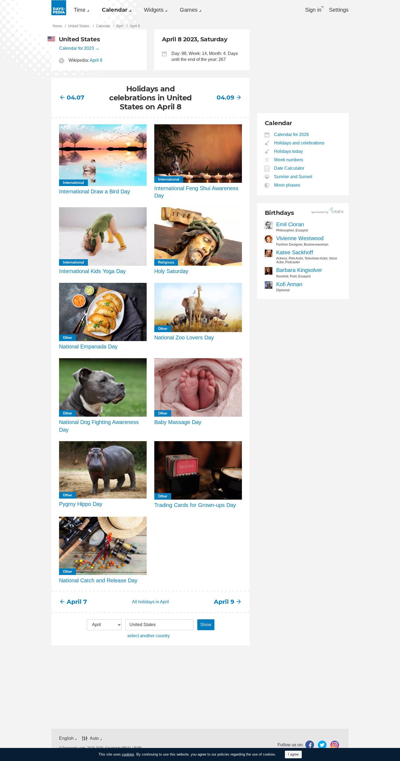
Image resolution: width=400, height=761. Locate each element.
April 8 (96, 60)
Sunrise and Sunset (293, 176)
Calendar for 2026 (291, 134)
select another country (148, 635)
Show (205, 624)
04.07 (75, 97)
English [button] (66, 738)
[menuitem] (80, 9)
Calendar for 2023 (76, 48)
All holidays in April (150, 601)
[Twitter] (322, 744)
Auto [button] (94, 738)
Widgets (154, 10)
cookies (128, 754)
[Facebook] (309, 744)
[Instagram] (334, 744)
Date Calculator (289, 168)
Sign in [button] (313, 10)
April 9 (224, 601)
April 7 (77, 601)
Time (79, 10)
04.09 (225, 97)
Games (189, 10)
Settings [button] (339, 10)
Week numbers (288, 159)
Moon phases (287, 185)
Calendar (115, 10)
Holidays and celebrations (299, 143)
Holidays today (288, 151)
